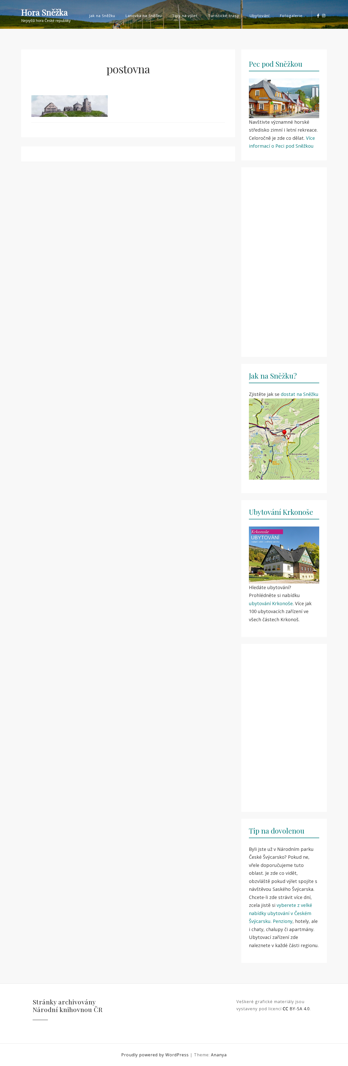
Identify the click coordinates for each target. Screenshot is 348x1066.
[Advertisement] (284, 259)
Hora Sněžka (44, 12)
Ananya (219, 1055)
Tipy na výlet (185, 15)
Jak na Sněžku (102, 15)
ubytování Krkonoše (271, 603)
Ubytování (259, 15)
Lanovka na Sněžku (143, 15)
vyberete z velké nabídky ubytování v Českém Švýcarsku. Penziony (280, 913)
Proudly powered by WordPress (155, 1055)
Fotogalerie (291, 15)
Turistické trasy (223, 15)
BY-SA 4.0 (296, 1009)
